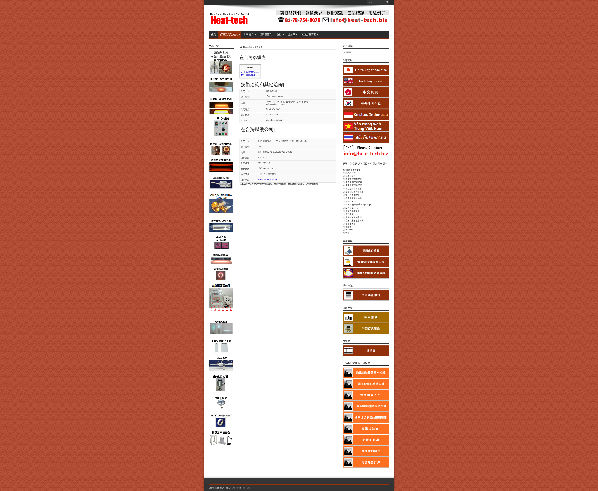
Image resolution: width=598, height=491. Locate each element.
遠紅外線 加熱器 (352, 195)
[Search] (387, 2)
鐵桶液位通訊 (351, 208)
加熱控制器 (350, 201)
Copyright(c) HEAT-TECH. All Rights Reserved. (230, 488)
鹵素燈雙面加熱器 (353, 188)
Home (246, 47)
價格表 (348, 227)
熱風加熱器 (350, 172)
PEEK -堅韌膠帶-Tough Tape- (358, 204)
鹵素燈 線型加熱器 (353, 182)
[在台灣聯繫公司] (248, 75)
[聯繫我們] (332, 24)
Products (349, 230)
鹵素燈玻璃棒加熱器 (354, 192)
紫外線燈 (349, 214)
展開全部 (347, 169)
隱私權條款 (265, 34)
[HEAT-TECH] (230, 23)
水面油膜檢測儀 (352, 211)
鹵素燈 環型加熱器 (353, 185)
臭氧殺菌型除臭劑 (353, 217)
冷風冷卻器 (350, 176)
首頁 (213, 34)
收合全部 (356, 169)
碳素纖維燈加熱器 (353, 198)
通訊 (347, 233)
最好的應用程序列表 (354, 220)
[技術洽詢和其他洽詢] (250, 72)
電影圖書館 (350, 224)
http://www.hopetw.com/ (267, 179)
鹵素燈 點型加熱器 (353, 179)
